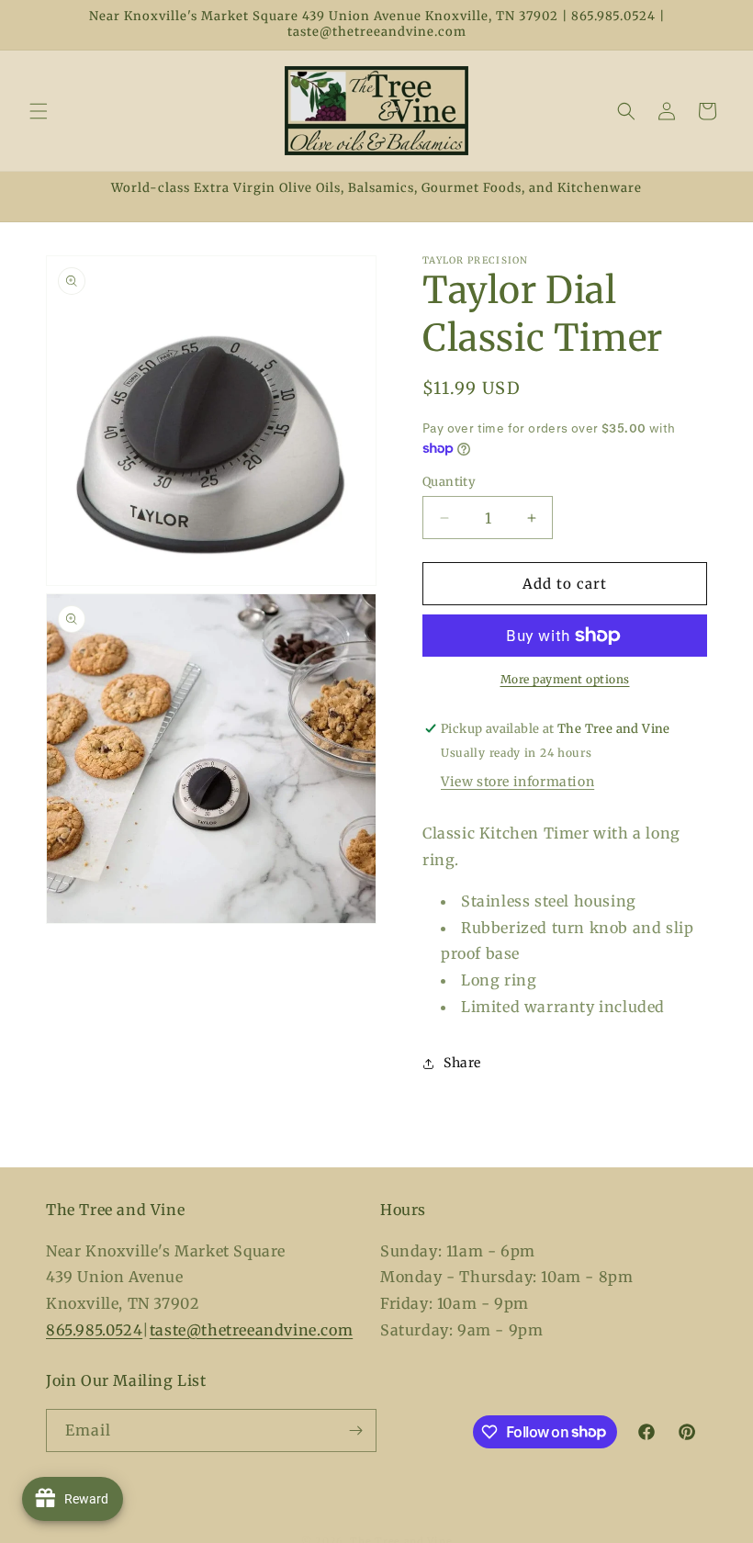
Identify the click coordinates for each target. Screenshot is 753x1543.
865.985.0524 (94, 1330)
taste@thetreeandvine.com (251, 1330)
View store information (517, 781)
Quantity (449, 482)
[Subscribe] (355, 1430)
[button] (38, 111)
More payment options (565, 679)
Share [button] (462, 1062)
